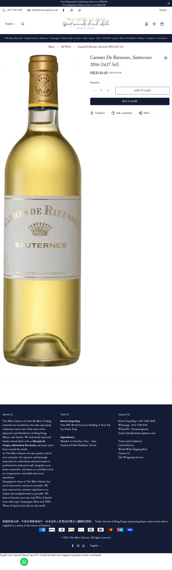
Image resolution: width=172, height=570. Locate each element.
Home (51, 46)
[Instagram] (72, 10)
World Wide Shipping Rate (132, 449)
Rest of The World (127, 38)
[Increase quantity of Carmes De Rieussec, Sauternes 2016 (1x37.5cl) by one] (108, 90)
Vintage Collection (31, 38)
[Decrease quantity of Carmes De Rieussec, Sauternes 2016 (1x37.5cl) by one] (94, 90)
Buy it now (130, 101)
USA (98, 38)
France (77, 38)
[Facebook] (63, 10)
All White (66, 46)
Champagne (54, 38)
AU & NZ (106, 38)
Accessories (161, 38)
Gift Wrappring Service (130, 457)
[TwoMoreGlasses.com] (86, 23)
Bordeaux (43, 38)
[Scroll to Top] (165, 552)
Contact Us (124, 453)
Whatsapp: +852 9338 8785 (133, 425)
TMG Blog (9, 38)
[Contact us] (24, 562)
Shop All (17, 38)
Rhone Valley (67, 38)
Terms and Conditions (130, 441)
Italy (85, 38)
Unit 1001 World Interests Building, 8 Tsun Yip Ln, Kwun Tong (85, 425)
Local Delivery (126, 445)
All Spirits (150, 38)
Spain (91, 38)
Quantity (94, 82)
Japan (115, 38)
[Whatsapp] (80, 10)
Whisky (141, 38)
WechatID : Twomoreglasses (133, 429)
